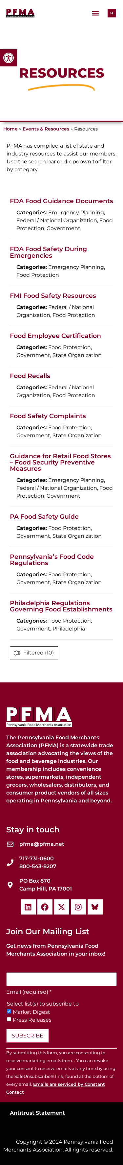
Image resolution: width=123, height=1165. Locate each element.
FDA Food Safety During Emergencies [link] (48, 252)
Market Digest (31, 1012)
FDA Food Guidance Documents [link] (61, 201)
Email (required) (28, 992)
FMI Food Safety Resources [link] (53, 295)
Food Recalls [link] (30, 376)
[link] (8, 57)
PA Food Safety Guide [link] (44, 516)
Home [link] (10, 128)
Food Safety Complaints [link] (48, 416)
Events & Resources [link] (46, 128)
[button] (95, 13)
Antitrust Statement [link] (37, 1113)
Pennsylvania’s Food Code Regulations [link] (52, 560)
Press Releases (32, 1020)
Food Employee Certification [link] (55, 336)
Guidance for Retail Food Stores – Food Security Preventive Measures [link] (60, 462)
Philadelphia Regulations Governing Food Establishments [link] (61, 606)
